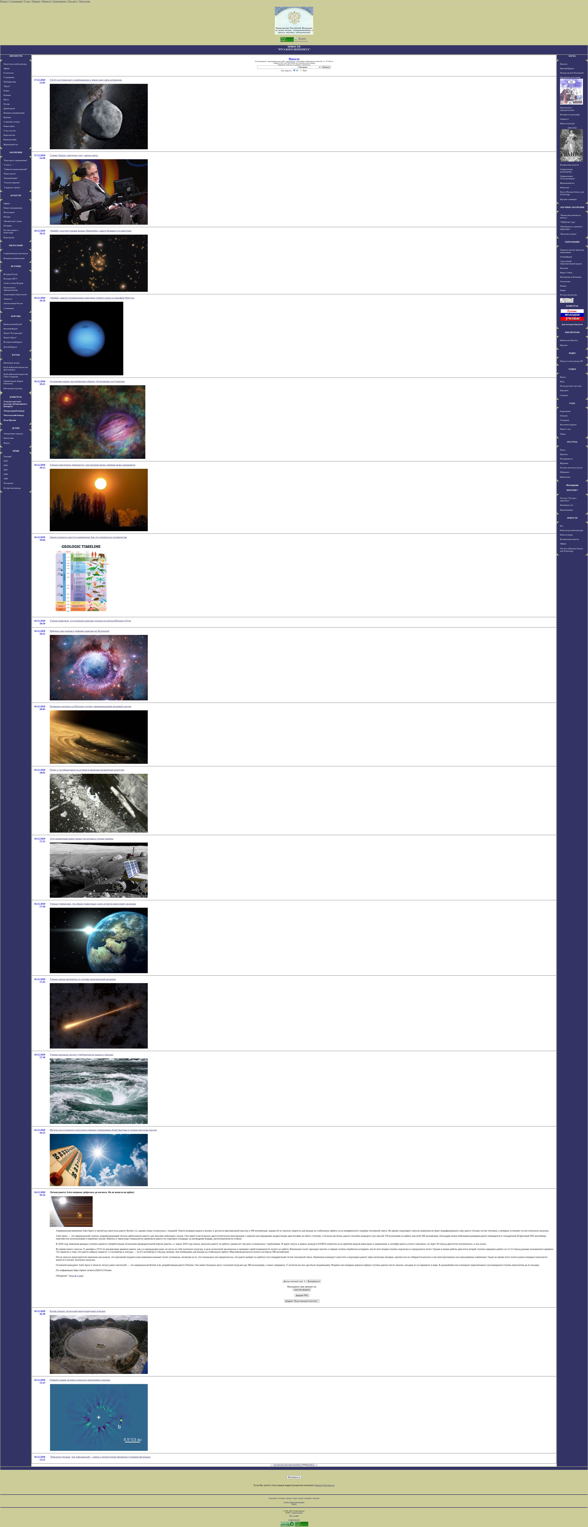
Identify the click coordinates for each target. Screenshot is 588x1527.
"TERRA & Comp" (567, 222)
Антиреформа (566, 257)
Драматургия (9, 108)
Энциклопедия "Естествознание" (567, 177)
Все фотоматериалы (12, 488)
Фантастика (9, 438)
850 (313, 1465)
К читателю (9, 73)
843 (284, 1465)
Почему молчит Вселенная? (572, 73)
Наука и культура (567, 123)
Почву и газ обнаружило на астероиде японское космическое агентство (87, 770)
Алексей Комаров (297, 1513)
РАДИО (572, 353)
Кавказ (6, 90)
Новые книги (9, 126)
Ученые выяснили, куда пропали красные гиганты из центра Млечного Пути (90, 620)
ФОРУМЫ (16, 316)
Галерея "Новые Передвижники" (294, 1502)
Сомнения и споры (12, 122)
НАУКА (572, 56)
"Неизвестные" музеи (13, 221)
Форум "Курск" (10, 337)
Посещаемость (566, 459)
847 (300, 1465)
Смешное (564, 395)
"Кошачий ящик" (11, 178)
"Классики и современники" (15, 160)
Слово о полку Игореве (13, 283)
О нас (27, 1)
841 (275, 1465)
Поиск (562, 450)
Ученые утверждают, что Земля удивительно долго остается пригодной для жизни (93, 903)
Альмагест (8, 299)
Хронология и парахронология (11, 288)
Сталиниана (9, 308)
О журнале (564, 420)
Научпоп (563, 345)
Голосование (60, 1)
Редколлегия (565, 411)
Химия (563, 290)
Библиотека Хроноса (569, 340)
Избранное (564, 472)
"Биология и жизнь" (568, 234)
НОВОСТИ (572, 518)
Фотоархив (8, 483)
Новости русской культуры (15, 64)
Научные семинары (568, 199)
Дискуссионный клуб (13, 324)
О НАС (572, 403)
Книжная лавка (10, 139)
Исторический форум (13, 342)
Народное (564, 390)
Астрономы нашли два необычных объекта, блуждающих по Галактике (87, 381)
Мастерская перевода (13, 388)
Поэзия (7, 104)
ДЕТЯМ (15, 428)
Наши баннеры (566, 510)
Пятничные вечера (12, 363)
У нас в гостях (10, 130)
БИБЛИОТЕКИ (572, 332)
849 (308, 1465)
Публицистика (10, 82)
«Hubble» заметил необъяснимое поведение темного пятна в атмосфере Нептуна (92, 298)
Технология (565, 281)
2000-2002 (572, 128)
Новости (46, 1)
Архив (295, 1498)
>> (316, 1465)
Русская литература (568, 295)
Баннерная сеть (566, 505)
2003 (6, 461)
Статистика (307, 1498)
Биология (564, 268)
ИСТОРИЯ (16, 266)
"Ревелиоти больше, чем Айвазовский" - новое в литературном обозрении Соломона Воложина (100, 1457)
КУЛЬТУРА (16, 195)
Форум (6, 443)
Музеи (563, 377)
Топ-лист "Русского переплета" (568, 499)
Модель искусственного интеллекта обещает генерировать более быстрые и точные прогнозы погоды (103, 1130)
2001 (6, 470)
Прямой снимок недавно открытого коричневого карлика (80, 1380)
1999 (6, 479)
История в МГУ (10, 279)
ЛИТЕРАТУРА (15, 56)
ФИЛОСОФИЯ (16, 245)
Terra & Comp (76, 1275)
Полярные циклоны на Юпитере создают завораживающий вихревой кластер (90, 706)
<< (271, 1465)
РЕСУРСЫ (572, 442)
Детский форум (10, 347)
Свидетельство (290, 61)
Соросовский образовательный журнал (571, 262)
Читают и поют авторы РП (571, 361)
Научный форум (10, 328)
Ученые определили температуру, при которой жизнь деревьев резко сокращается (92, 465)
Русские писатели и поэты (571, 467)
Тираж (563, 434)
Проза (6, 99)
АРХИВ (15, 451)
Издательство (9, 135)
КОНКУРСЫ (16, 397)
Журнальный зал (11, 144)
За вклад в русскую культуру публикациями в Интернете (15, 403)
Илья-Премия (10, 420)
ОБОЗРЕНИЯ (15, 152)
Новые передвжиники (13, 208)
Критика (7, 117)
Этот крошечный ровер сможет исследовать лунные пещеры (81, 838)
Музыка (7, 217)
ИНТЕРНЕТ (572, 490)
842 (279, 1465)
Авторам (563, 416)
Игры (562, 381)
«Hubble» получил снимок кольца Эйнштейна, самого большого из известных (91, 230)
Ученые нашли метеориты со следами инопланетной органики (83, 979)
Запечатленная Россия (13, 303)
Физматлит (564, 187)
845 (292, 1465)
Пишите (36, 1)
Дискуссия (84, 1)
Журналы (564, 463)
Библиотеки (565, 477)
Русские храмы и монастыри (11, 231)
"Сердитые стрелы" (12, 187)
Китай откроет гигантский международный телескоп (78, 1311)
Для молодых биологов (572, 324)
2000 (6, 474)
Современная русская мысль (16, 253)
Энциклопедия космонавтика (566, 170)
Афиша (7, 68)
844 (288, 1465)
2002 (6, 465)
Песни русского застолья (570, 386)
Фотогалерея (9, 212)
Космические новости (569, 165)
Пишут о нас (565, 429)
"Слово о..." (8, 165)
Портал (4, 1)
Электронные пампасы (13, 433)
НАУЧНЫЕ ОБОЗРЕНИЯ (572, 207)
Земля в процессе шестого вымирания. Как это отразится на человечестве (88, 537)
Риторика (8, 226)
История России (10, 274)
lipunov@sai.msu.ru (324, 1485)
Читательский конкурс (14, 415)
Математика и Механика (570, 277)
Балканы (7, 95)
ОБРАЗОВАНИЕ (572, 242)
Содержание (15, 1)
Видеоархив (9, 237)
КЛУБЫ (16, 355)
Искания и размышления (14, 113)
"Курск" (7, 86)
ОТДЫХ (572, 369)
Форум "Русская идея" (13, 333)
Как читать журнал (568, 424)
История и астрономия (570, 114)
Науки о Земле (566, 272)
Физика (563, 286)
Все (561, 526)
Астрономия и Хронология (15, 294)
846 (296, 1465)
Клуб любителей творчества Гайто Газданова (16, 375)
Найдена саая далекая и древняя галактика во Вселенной (79, 631)
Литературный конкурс (14, 411)
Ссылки (300, 1498)
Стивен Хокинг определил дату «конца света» (74, 155)
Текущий (7, 456)
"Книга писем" (10, 174)
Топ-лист (72, 1)
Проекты (564, 454)
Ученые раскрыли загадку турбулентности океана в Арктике (81, 1054)
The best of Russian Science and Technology (571, 549)
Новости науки (566, 535)
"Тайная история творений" (15, 169)
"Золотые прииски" (12, 182)
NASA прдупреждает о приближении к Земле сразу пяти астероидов (86, 80)
